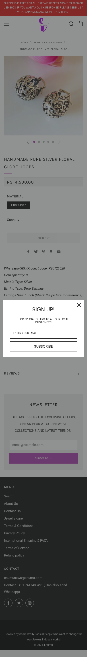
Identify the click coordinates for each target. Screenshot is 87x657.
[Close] (79, 305)
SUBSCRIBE (43, 346)
